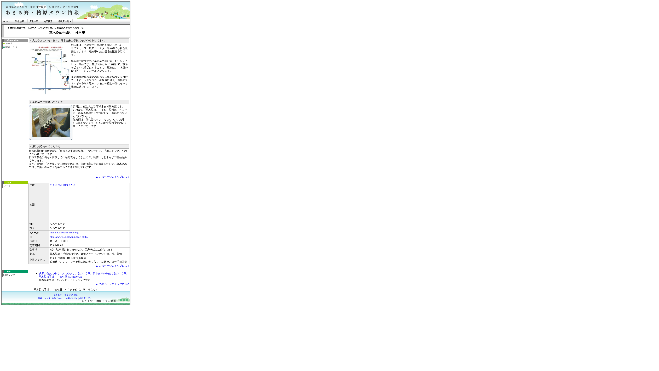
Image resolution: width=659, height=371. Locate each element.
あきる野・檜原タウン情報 (66, 295)
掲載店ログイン (86, 298)
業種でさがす (44, 298)
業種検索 (19, 21)
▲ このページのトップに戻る (113, 176)
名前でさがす (58, 298)
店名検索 (33, 21)
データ (9, 43)
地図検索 (48, 21)
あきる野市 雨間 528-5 (63, 185)
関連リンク (11, 47)
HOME (6, 21)
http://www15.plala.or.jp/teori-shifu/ (69, 236)
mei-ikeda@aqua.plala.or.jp (64, 232)
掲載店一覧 (63, 21)
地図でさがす (72, 298)
